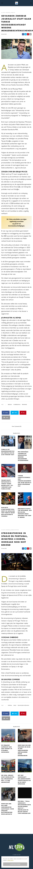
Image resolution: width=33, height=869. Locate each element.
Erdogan (10, 404)
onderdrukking (16, 404)
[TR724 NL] (16, 3)
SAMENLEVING (15, 529)
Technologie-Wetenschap (23, 705)
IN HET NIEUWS (5, 12)
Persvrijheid (24, 404)
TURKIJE (13, 12)
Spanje (14, 705)
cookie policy (10, 860)
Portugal (10, 705)
